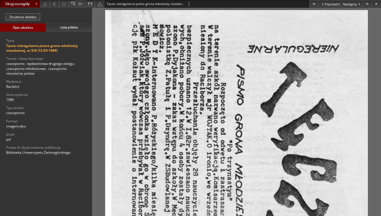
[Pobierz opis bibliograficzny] (80, 4)
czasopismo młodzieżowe (26, 68)
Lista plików (69, 27)
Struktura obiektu (22, 17)
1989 (10, 99)
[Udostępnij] (54, 4)
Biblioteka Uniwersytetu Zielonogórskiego (38, 152)
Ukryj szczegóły (17, 3)
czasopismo (15, 63)
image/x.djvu (16, 126)
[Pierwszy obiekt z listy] (314, 4)
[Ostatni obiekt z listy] (367, 4)
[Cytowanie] (90, 4)
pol (8, 139)
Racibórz (13, 86)
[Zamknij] (376, 4)
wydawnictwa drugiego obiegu (50, 63)
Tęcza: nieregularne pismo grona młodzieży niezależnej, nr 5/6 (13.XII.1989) (42, 48)
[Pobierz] (45, 4)
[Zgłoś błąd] (99, 4)
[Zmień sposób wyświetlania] (72, 4)
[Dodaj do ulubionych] (64, 4)
